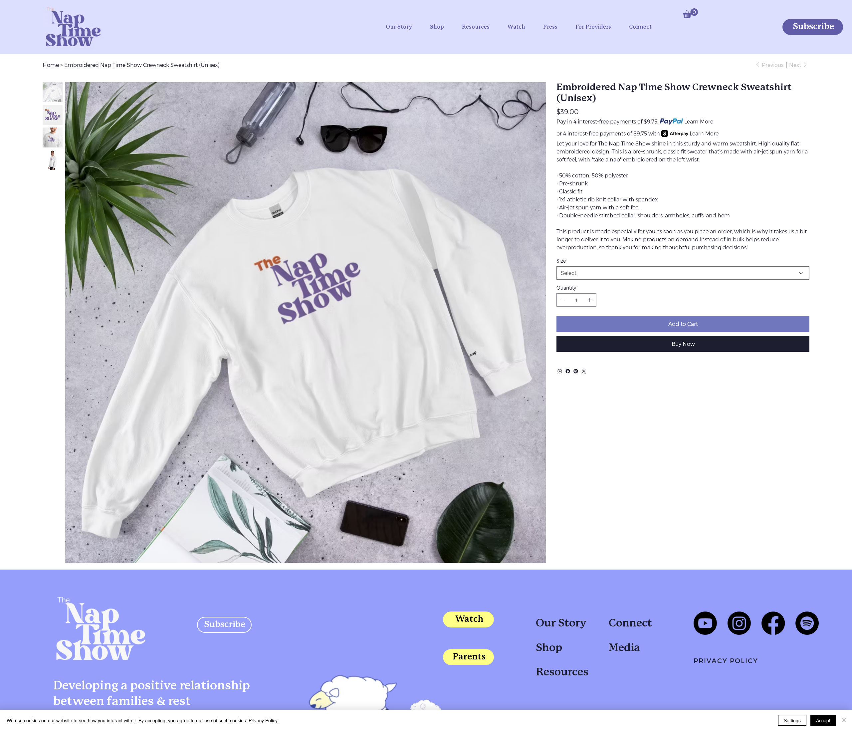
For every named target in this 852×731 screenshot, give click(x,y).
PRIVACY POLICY (726, 660)
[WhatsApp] (559, 371)
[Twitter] (583, 371)
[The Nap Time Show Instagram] (739, 623)
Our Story (561, 623)
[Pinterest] (575, 371)
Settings (792, 720)
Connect (630, 623)
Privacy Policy (263, 720)
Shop (549, 648)
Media (624, 648)
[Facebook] (567, 371)
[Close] (844, 720)
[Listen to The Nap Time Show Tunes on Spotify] (807, 623)
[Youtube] (705, 623)
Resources (562, 672)
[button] (690, 13)
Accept (823, 720)
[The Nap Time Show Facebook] (773, 623)
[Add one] (589, 300)
